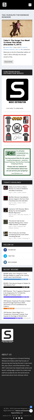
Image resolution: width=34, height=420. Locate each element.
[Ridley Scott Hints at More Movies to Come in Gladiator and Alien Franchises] (5, 188)
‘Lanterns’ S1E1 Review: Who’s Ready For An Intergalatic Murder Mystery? (19, 211)
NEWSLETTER (7, 416)
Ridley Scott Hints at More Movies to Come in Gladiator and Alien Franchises (18, 189)
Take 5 (17, 49)
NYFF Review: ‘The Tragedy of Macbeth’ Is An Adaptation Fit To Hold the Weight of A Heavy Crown (16, 293)
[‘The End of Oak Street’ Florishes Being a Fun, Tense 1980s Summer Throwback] (5, 222)
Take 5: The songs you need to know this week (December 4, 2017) (16, 42)
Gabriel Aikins (9, 47)
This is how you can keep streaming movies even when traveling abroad (19, 234)
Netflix (24, 203)
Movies (24, 192)
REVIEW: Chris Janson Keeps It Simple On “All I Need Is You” (16, 284)
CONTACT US (27, 416)
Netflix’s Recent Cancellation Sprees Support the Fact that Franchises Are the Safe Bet (19, 199)
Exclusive (6, 49)
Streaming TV (12, 204)
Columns (24, 47)
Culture (20, 192)
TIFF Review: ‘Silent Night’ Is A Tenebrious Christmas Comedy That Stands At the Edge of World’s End (15, 314)
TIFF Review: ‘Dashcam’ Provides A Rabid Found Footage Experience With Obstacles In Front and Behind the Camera (16, 303)
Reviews (26, 214)
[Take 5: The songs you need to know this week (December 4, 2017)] (17, 28)
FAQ (21, 416)
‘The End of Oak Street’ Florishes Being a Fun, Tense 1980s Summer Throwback (18, 223)
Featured (11, 49)
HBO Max (20, 214)
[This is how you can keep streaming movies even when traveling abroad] (5, 234)
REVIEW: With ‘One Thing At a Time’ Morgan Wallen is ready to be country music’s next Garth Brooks (16, 275)
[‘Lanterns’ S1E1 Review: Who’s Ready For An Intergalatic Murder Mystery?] (5, 210)
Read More (8, 62)
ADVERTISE (15, 416)
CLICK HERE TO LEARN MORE (14, 108)
